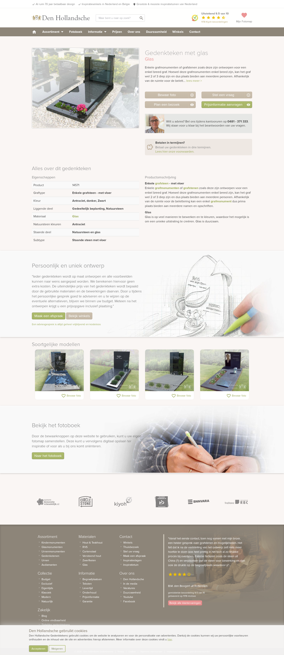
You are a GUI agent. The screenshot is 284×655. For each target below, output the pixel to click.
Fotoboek (75, 32)
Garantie (87, 601)
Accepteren (38, 649)
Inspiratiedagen (132, 560)
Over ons (134, 32)
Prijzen (117, 32)
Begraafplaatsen (92, 579)
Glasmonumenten (52, 547)
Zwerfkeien (89, 560)
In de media (130, 584)
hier (170, 639)
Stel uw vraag (131, 551)
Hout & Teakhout (92, 542)
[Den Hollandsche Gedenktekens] (61, 17)
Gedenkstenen (50, 556)
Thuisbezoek (131, 547)
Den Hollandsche (133, 579)
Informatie (95, 32)
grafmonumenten (167, 188)
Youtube (128, 597)
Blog (44, 616)
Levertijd (87, 588)
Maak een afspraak (48, 315)
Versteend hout (91, 556)
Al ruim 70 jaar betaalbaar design (55, 4)
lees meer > (194, 80)
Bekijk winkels (79, 315)
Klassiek (46, 592)
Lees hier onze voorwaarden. (174, 151)
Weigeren (57, 649)
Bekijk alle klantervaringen (185, 603)
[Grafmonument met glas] (169, 370)
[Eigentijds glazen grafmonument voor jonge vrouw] (59, 370)
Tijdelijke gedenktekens (56, 625)
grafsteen (161, 183)
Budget (46, 579)
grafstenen (190, 188)
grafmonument (221, 201)
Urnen (45, 560)
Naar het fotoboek (48, 455)
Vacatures (129, 588)
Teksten (87, 584)
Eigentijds (47, 588)
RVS (85, 547)
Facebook (129, 601)
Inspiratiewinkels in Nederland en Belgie (106, 4)
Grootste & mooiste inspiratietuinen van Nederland (167, 4)
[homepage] (34, 32)
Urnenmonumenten (53, 551)
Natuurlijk (47, 601)
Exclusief (47, 584)
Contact (194, 32)
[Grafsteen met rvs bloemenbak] (114, 370)
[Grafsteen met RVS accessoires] (224, 370)
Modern (46, 597)
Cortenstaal (89, 551)
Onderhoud (89, 592)
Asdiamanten (49, 565)
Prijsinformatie (90, 597)
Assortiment (51, 32)
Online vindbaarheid (54, 620)
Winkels (178, 32)
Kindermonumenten (53, 542)
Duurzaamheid (156, 32)
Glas (75, 216)
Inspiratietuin (131, 565)
